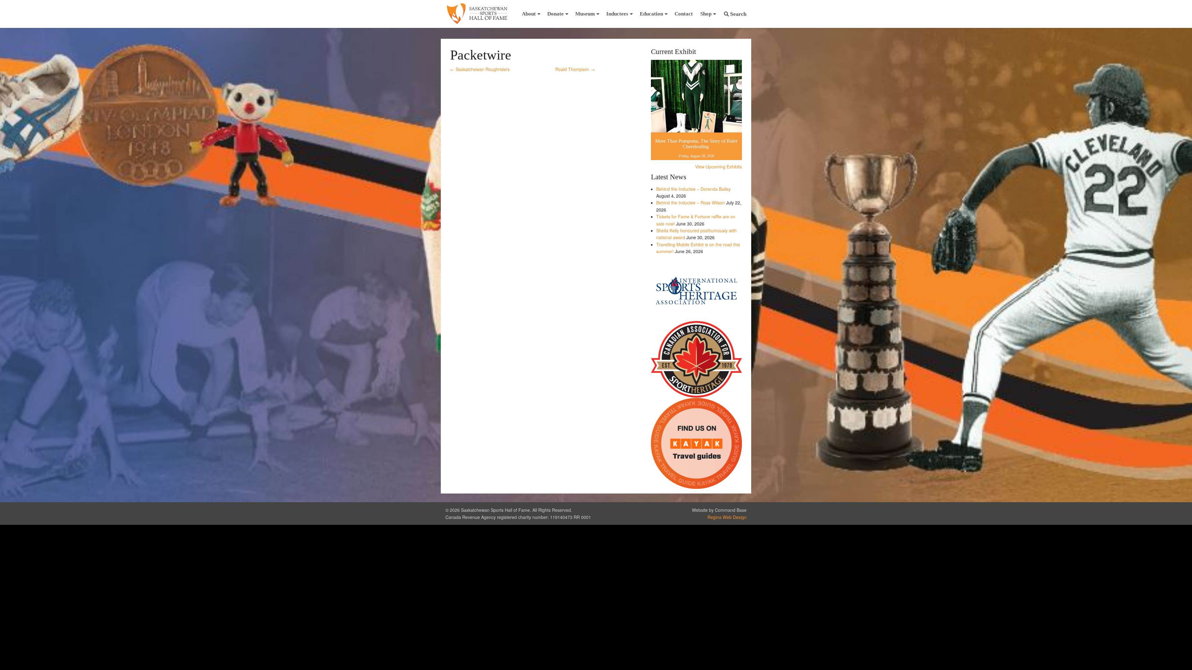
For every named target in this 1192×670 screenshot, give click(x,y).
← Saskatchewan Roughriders (480, 69)
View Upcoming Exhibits (718, 166)
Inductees (617, 14)
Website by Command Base (719, 510)
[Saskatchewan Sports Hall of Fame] (477, 14)
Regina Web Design (727, 517)
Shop (705, 14)
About (529, 14)
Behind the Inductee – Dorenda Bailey (693, 189)
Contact (684, 14)
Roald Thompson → (575, 69)
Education (651, 14)
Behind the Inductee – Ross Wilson (690, 202)
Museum (585, 14)
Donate (555, 14)
